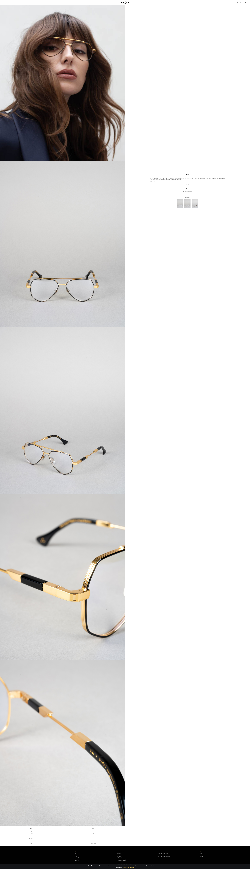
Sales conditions (161, 854)
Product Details (152, 181)
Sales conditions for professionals (164, 856)
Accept (132, 867)
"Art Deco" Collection (120, 857)
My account (77, 860)
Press (76, 856)
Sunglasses (119, 853)
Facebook (202, 853)
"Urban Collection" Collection (122, 860)
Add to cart (187, 188)
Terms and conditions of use (163, 853)
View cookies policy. (125, 867)
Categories (121, 851)
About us (76, 854)
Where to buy (77, 857)
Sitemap (78, 851)
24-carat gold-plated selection (122, 862)
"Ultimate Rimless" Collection (122, 859)
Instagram (202, 854)
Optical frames (119, 854)
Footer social (205, 851)
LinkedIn (201, 856)
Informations (163, 851)
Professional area (78, 859)
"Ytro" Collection (119, 856)
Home (76, 853)
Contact (76, 862)
